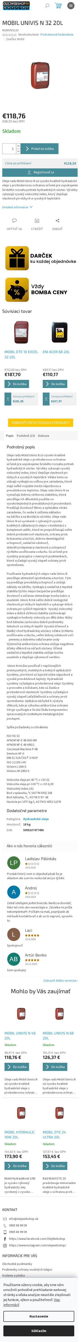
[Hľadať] (47, 5)
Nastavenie (38, 1316)
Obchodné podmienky (17, 1264)
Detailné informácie (15, 207)
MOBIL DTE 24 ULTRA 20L (54, 1134)
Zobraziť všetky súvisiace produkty (41, 423)
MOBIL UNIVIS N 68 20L (58, 1035)
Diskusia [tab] (43, 436)
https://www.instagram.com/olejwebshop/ (37, 1245)
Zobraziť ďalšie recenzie (59, 980)
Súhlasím (38, 1330)
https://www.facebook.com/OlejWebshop (37, 1239)
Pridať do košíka (42, 148)
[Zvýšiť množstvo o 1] (18, 146)
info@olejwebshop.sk (23, 1219)
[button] (21, 1073)
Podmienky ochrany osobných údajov (27, 1269)
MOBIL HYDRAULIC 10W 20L (19, 1134)
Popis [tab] (10, 436)
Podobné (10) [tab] (26, 436)
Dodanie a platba (13, 1275)
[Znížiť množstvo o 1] (18, 151)
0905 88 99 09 (18, 1225)
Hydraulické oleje (36, 819)
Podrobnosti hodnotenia (56, 35)
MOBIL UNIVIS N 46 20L (20, 1035)
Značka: (15, 39)
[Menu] (70, 5)
